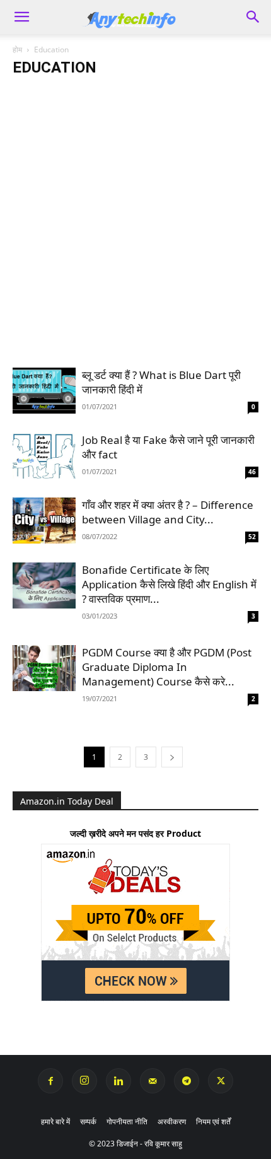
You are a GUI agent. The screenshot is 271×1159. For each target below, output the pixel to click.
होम (17, 49)
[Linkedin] (118, 1080)
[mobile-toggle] (21, 17)
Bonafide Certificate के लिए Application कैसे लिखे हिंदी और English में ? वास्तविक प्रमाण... (169, 584)
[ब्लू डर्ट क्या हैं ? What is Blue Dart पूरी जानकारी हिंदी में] (44, 391)
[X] (220, 1080)
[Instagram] (84, 1080)
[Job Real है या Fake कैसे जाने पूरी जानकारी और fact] (44, 456)
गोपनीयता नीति (127, 1121)
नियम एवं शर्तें (213, 1121)
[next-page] (172, 757)
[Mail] (152, 1080)
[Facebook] (50, 1080)
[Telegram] (186, 1080)
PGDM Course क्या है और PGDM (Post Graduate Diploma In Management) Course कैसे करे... (166, 667)
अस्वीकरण (172, 1121)
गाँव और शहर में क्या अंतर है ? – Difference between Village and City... (167, 512)
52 (252, 536)
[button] (253, 17)
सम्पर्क (88, 1121)
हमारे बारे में (55, 1121)
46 (252, 471)
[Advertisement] (135, 227)
